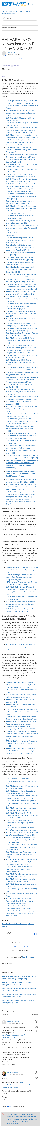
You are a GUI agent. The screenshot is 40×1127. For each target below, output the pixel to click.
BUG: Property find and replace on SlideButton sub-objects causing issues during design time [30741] (22, 298)
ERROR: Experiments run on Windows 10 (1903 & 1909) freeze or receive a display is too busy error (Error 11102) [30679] (21, 750)
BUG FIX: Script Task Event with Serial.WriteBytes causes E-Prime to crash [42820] (21, 781)
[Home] (14, 4)
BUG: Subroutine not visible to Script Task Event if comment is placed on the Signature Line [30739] (21, 313)
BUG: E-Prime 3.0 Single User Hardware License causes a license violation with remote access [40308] (20, 142)
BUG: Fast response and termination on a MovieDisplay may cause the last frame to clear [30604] (20, 391)
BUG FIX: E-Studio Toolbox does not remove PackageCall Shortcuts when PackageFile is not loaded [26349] (22, 847)
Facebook (3, 933)
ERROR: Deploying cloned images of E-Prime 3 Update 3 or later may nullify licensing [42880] (22, 569)
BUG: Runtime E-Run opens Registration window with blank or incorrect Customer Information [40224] (20, 604)
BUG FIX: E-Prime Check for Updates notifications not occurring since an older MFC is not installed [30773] (22, 815)
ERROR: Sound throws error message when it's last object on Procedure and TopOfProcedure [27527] (20, 473)
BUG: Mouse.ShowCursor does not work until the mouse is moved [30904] (16, 1085)
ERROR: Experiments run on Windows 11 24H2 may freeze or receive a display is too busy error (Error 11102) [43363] (21, 684)
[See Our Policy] (13, 1124)
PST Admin (12, 52)
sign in (9, 1106)
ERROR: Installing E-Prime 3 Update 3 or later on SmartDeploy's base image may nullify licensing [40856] (20, 577)
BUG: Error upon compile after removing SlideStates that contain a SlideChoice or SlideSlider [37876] (20, 240)
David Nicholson (13, 1073)
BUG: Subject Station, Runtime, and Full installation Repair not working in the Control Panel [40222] (21, 149)
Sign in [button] (33, 4)
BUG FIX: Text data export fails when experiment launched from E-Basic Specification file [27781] (19, 869)
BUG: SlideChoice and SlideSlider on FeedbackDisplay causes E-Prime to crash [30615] (21, 362)
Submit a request (28, 957)
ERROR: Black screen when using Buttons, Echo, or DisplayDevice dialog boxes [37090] (20, 977)
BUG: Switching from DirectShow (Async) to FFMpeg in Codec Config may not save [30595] (21, 408)
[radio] (14, 946)
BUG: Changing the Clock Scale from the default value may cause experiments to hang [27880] (22, 646)
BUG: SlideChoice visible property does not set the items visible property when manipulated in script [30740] (21, 306)
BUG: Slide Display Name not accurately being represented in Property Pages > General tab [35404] (20, 269)
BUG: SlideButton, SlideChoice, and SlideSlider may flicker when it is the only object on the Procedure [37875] (20, 247)
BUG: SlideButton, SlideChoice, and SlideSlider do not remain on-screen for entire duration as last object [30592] (22, 421)
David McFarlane (13, 1021)
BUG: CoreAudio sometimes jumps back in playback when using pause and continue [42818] (21, 112)
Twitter (6, 933)
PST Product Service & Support (12, 11)
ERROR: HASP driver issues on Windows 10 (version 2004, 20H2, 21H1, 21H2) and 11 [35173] (21, 743)
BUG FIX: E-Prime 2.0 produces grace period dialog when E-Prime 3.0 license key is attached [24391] (22, 913)
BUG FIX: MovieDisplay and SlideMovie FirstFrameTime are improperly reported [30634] (20, 340)
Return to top (6, 964)
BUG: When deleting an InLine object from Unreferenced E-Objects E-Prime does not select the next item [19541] (21, 486)
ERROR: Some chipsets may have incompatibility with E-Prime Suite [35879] (19, 989)
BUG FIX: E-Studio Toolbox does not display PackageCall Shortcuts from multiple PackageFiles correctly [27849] (21, 861)
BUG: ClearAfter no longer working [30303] (21, 433)
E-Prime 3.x (29, 11)
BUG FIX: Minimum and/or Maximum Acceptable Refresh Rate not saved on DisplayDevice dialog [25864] (19, 901)
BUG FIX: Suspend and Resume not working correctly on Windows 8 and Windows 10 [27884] (21, 854)
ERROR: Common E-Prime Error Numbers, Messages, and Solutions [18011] (17, 983)
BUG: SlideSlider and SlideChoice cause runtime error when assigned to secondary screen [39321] (21, 196)
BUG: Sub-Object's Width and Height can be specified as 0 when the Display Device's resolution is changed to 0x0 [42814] (21, 130)
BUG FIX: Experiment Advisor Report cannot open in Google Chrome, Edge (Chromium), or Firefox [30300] (21, 839)
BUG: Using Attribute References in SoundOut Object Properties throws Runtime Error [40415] (21, 501)
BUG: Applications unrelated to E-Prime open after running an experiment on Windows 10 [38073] (22, 227)
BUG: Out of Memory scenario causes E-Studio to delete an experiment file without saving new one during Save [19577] (21, 494)
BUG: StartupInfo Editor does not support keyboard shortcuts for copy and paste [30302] (20, 428)
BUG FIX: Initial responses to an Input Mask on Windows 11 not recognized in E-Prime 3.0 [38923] (22, 711)
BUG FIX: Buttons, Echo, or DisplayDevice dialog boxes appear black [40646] (19, 995)
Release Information (8, 13)
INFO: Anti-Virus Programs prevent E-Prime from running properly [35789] (19, 1001)
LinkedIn (9, 933)
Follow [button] (20, 58)
